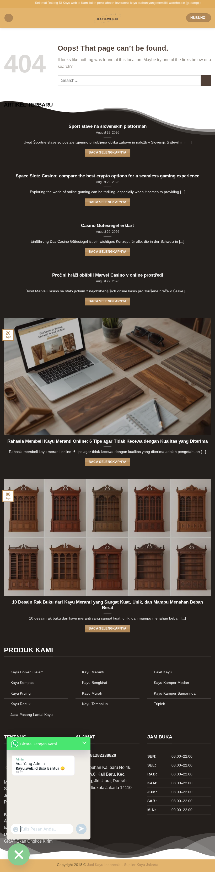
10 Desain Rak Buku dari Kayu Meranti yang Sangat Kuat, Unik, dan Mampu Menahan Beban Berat (107, 605)
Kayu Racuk (20, 704)
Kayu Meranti (93, 672)
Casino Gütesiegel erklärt (107, 225)
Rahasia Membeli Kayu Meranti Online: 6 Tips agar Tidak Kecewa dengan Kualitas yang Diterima (107, 441)
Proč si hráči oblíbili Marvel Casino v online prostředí (107, 275)
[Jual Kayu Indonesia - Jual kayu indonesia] (107, 18)
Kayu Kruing (20, 693)
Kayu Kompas (22, 682)
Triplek (159, 704)
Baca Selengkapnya (108, 152)
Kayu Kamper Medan (171, 682)
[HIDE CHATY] (19, 854)
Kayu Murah (92, 693)
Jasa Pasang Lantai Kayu (31, 714)
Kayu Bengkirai (94, 682)
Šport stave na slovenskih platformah (108, 126)
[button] (8, 18)
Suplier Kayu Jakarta (141, 865)
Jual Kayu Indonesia (104, 865)
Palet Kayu (163, 672)
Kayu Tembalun (95, 704)
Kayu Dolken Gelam (27, 672)
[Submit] (206, 80)
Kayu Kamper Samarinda (175, 693)
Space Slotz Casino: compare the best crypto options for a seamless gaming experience (107, 175)
